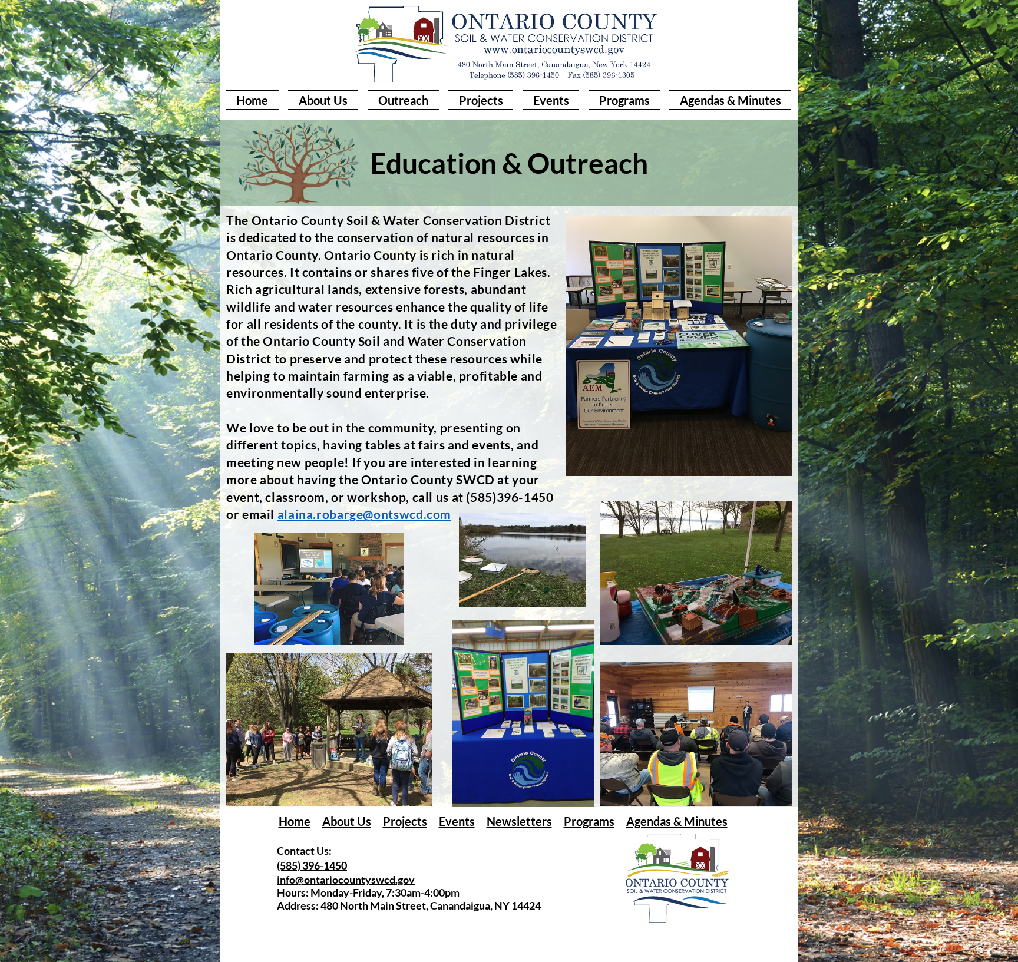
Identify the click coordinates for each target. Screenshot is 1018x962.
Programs (589, 821)
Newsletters (519, 821)
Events (457, 821)
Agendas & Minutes (677, 821)
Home (294, 821)
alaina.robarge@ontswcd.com (364, 514)
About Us (346, 821)
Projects (405, 821)
